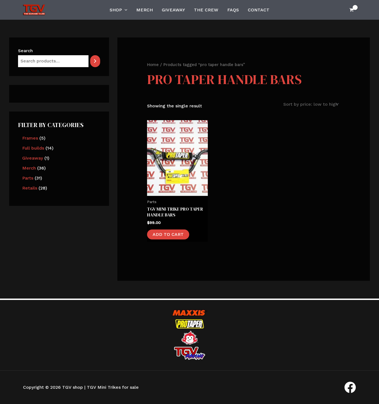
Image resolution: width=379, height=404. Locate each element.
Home (153, 64)
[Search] (95, 61)
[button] (124, 10)
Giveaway (173, 9)
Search (25, 50)
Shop (116, 9)
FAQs (233, 9)
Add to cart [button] (168, 234)
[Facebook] (350, 387)
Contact (258, 9)
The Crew (206, 9)
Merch (144, 9)
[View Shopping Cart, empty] (351, 10)
